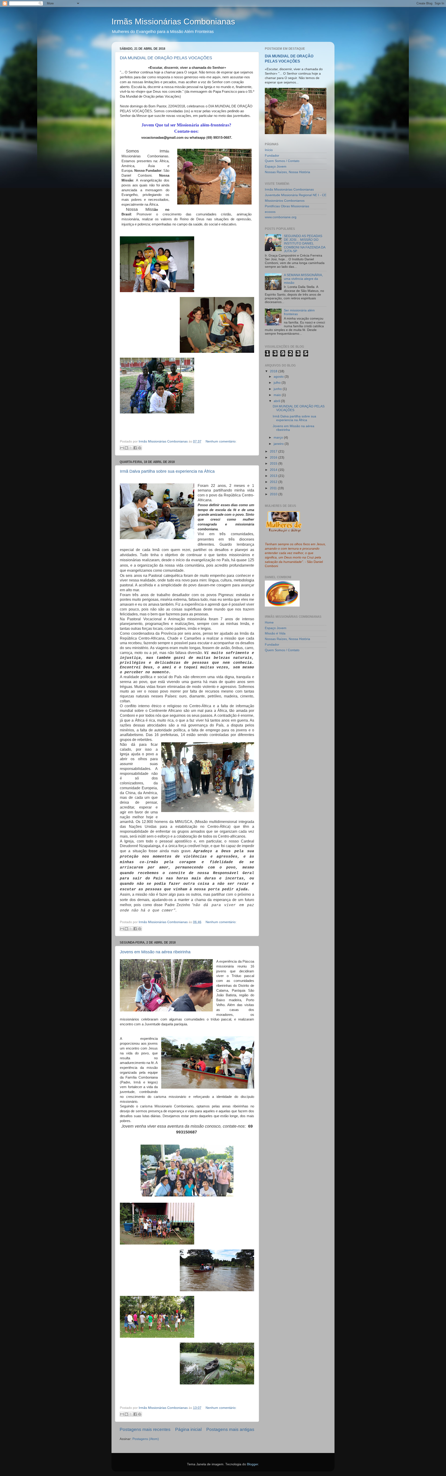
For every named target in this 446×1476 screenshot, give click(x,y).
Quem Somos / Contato (282, 161)
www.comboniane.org (280, 217)
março (279, 437)
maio (278, 395)
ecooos (270, 212)
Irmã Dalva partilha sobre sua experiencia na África (167, 471)
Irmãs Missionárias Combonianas (173, 21)
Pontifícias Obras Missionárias (287, 206)
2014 (274, 470)
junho (278, 389)
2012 (274, 482)
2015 (274, 463)
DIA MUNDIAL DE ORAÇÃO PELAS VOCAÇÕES (166, 58)
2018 (274, 371)
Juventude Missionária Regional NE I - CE (295, 195)
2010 (274, 494)
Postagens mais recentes (145, 1429)
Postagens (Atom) (145, 1439)
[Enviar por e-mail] (122, 448)
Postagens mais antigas (230, 1429)
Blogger (252, 1464)
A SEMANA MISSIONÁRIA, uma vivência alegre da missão (303, 278)
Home (269, 622)
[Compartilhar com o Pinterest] (139, 448)
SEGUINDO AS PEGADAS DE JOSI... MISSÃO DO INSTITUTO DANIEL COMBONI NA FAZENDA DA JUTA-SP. (304, 243)
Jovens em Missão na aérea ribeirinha (155, 952)
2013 (274, 476)
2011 (274, 488)
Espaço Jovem (275, 166)
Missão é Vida (275, 633)
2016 (274, 457)
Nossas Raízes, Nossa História (287, 172)
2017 (274, 451)
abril (277, 401)
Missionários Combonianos (285, 200)
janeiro (279, 444)
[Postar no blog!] (126, 448)
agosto (279, 376)
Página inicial (188, 1429)
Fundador (272, 155)
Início (269, 150)
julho (278, 382)
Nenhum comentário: (221, 441)
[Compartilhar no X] (130, 448)
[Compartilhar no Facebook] (135, 448)
